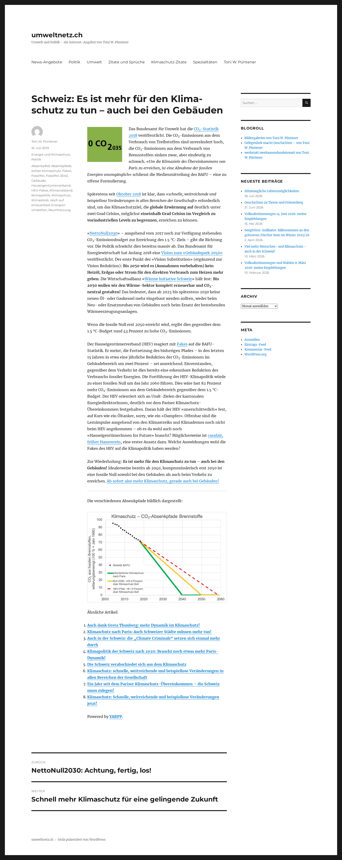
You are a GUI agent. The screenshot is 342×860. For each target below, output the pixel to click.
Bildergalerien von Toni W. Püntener (271, 138)
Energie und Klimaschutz (50, 154)
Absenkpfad (40, 166)
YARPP (115, 716)
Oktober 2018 (128, 194)
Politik (74, 62)
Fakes (182, 344)
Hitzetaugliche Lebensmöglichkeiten (272, 191)
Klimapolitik (40, 195)
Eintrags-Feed (255, 345)
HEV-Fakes (39, 190)
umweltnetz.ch (57, 35)
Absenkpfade (61, 166)
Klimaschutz (61, 195)
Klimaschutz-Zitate (169, 62)
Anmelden (252, 340)
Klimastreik (40, 200)
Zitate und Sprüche (126, 62)
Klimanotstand (61, 190)
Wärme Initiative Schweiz (168, 278)
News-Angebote (46, 62)
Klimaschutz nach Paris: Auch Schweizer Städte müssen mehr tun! (149, 631)
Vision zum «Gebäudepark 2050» (192, 252)
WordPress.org (256, 354)
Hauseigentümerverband (50, 185)
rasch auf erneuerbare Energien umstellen (48, 205)
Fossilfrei (38, 175)
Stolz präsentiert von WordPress (82, 840)
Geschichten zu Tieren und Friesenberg (274, 203)
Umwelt (94, 62)
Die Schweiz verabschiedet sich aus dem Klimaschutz (136, 664)
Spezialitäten (205, 62)
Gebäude (38, 180)
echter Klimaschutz (46, 171)
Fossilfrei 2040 (57, 175)
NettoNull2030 (103, 233)
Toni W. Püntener (240, 62)
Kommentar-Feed (258, 350)
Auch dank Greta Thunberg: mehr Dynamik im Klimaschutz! (143, 625)
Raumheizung (59, 210)
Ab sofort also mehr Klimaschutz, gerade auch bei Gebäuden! (163, 481)
